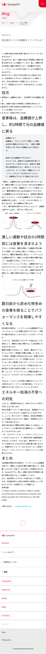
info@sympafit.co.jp (23, 506)
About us (6, 589)
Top (3, 23)
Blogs (12, 23)
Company (6, 581)
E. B (11, 490)
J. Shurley (21, 490)
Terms (4, 632)
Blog (4, 607)
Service (5, 543)
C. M (27, 490)
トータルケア (9, 552)
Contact (6, 615)
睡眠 (5, 572)
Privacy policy (6, 640)
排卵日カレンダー (11, 562)
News (4, 598)
